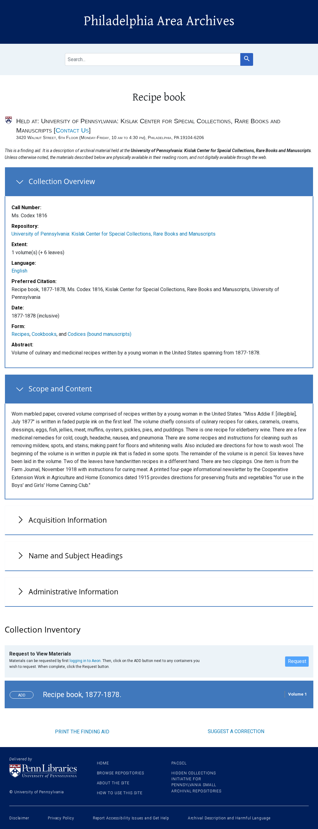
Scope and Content (60, 389)
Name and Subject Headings (76, 556)
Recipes (20, 334)
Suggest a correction (236, 731)
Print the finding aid (82, 732)
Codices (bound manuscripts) (99, 334)
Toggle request (24, 693)
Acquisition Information (68, 520)
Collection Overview (62, 181)
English (19, 271)
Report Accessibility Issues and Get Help (131, 818)
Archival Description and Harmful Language (229, 818)
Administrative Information (73, 592)
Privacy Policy (61, 818)
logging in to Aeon (85, 661)
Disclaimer (19, 818)
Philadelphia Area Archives (159, 21)
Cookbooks (44, 334)
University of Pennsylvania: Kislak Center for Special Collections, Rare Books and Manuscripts (113, 234)
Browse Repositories (120, 773)
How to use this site (120, 793)
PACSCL (178, 763)
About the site (113, 783)
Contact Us (72, 130)
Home (103, 763)
